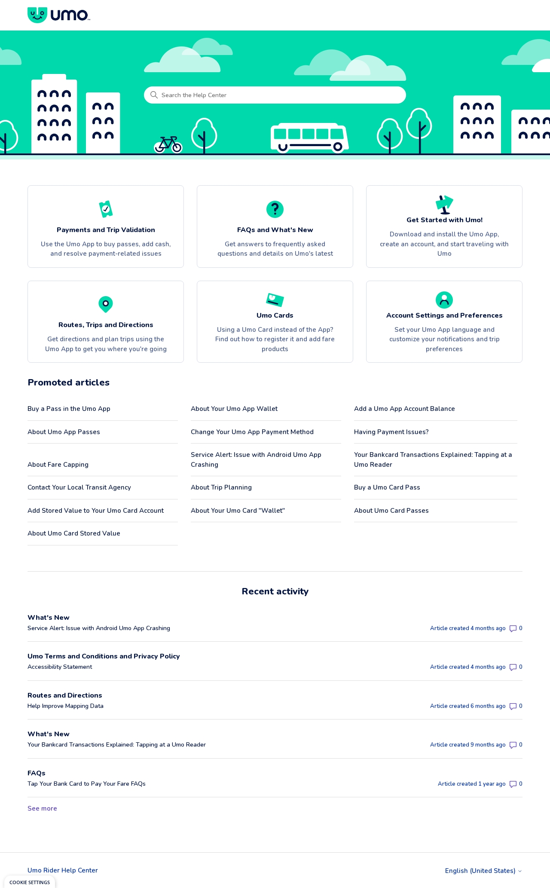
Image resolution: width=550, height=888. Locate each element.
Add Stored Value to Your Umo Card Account (96, 510)
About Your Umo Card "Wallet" (238, 510)
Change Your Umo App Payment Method (252, 432)
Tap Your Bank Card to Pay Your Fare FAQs (87, 784)
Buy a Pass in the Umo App (69, 408)
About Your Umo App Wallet (234, 408)
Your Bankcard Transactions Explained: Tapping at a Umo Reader (433, 459)
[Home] (59, 15)
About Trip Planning (221, 487)
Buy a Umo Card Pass (387, 487)
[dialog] (29, 882)
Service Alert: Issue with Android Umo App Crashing (256, 459)
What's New (49, 617)
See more (42, 808)
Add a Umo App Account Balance (404, 408)
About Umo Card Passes (391, 510)
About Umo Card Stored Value (74, 533)
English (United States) (481, 871)
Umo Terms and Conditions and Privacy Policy (104, 656)
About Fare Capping (58, 464)
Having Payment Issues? (391, 432)
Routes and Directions (65, 695)
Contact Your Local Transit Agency (79, 487)
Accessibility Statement (60, 667)
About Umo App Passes (64, 432)
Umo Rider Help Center (63, 870)
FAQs (37, 773)
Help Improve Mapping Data (66, 706)
